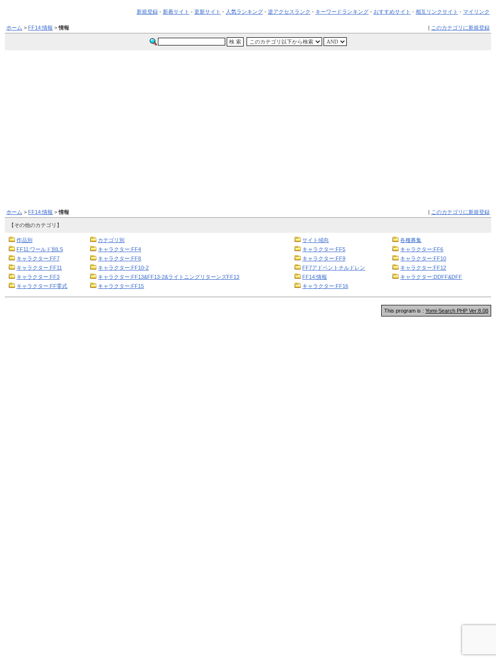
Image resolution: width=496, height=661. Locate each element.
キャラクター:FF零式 (41, 286)
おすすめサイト (392, 12)
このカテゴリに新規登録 (460, 27)
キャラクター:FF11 (39, 267)
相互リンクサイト (437, 12)
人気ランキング (244, 12)
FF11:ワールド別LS (39, 249)
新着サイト (176, 12)
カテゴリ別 (111, 240)
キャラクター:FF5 (323, 249)
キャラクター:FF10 (423, 258)
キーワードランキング (342, 12)
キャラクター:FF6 (421, 249)
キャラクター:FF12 (423, 267)
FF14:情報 (40, 27)
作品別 (24, 240)
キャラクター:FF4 (119, 249)
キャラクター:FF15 (121, 286)
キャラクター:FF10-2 (123, 267)
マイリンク (476, 12)
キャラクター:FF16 (325, 286)
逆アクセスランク (289, 12)
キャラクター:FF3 (38, 277)
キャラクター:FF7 (38, 258)
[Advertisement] (248, 123)
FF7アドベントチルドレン (333, 267)
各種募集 (410, 240)
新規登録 (147, 12)
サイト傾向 (315, 240)
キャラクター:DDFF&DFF (431, 277)
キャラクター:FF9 (323, 258)
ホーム (14, 27)
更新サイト (207, 12)
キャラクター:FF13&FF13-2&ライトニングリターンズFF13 (168, 277)
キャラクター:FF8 (119, 258)
